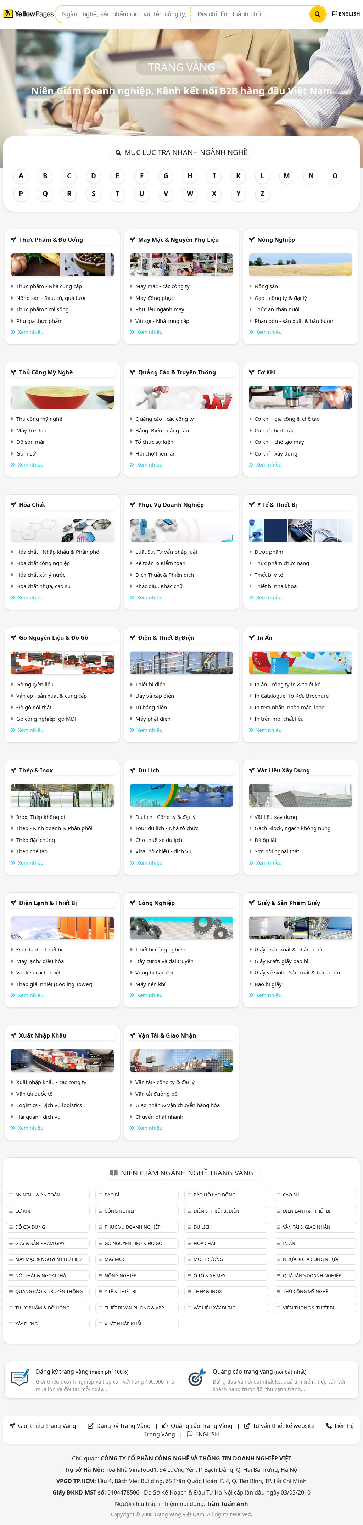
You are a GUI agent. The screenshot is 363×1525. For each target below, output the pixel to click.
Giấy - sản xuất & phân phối (288, 949)
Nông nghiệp (276, 240)
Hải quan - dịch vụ (38, 1116)
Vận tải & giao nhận (167, 1035)
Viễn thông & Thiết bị (308, 1308)
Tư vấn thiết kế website (284, 1426)
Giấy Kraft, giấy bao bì (281, 961)
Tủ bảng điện (151, 707)
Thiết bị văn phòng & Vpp (134, 1308)
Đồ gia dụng (30, 1227)
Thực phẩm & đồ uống (51, 240)
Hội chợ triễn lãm (156, 453)
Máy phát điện (153, 718)
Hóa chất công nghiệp (43, 562)
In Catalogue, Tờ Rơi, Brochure (292, 695)
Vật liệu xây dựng (283, 770)
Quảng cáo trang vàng (259, 1371)
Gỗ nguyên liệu (35, 684)
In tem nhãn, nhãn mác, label (290, 707)
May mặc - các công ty (162, 286)
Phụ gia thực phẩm (39, 320)
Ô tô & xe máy (209, 1275)
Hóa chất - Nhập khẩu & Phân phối (58, 551)
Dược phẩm (269, 551)
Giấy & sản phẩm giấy (288, 903)
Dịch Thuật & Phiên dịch (164, 574)
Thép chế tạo (32, 851)
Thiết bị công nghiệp (160, 949)
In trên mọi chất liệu (279, 718)
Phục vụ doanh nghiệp (171, 505)
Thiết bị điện (150, 684)
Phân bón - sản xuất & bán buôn (294, 320)
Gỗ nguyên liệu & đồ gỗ (53, 638)
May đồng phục (154, 297)
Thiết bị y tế (269, 574)
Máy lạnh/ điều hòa (40, 961)
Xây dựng (26, 1323)
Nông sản (266, 286)
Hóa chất (32, 505)
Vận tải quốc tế (34, 1093)
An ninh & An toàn (37, 1194)
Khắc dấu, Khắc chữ (159, 586)
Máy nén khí (150, 984)
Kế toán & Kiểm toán (160, 562)
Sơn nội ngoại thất (277, 851)
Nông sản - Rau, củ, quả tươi (50, 297)
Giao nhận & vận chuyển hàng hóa (177, 1104)
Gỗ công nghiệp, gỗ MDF (47, 718)
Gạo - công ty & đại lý (281, 297)
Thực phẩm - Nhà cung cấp (49, 286)
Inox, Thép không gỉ (40, 816)
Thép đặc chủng (35, 839)
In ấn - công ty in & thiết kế (287, 684)
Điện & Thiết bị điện (166, 638)
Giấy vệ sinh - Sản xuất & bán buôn (297, 972)
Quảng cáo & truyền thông (177, 372)
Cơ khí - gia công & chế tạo (287, 418)
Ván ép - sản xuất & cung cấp (51, 695)
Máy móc (115, 1259)
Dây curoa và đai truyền (164, 961)
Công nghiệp (156, 903)
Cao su (291, 1194)
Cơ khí (266, 372)
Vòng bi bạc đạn (155, 972)
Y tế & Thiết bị (277, 505)
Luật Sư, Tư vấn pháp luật (166, 551)
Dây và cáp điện (154, 695)
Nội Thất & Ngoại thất (41, 1275)
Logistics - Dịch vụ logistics (49, 1104)
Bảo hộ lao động (214, 1194)
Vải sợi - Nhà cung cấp (162, 320)
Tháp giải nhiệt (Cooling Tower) (54, 984)
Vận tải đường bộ (156, 1093)
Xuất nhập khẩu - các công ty (51, 1081)
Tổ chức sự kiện (154, 441)
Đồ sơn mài (30, 441)
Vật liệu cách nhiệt (38, 972)
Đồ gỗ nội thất (33, 707)
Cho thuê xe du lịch (158, 839)
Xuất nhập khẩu (43, 1035)
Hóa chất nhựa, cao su (43, 586)
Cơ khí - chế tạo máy (279, 441)
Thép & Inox (36, 770)
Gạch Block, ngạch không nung (293, 828)
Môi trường (208, 1259)
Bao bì (112, 1194)
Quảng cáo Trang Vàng (202, 1426)
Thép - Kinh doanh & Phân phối (54, 828)
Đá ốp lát (266, 839)
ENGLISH (348, 13)
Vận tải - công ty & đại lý (165, 1081)
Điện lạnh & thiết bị (48, 903)
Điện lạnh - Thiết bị (39, 949)
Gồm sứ (26, 453)
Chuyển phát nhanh (159, 1116)
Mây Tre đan (31, 430)
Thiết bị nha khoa (276, 586)
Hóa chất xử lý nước (40, 574)
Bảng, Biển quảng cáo (162, 430)
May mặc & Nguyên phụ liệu (178, 240)
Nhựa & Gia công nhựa (310, 1259)
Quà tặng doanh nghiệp (312, 1275)
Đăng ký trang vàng (82, 1371)
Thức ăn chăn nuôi (277, 309)
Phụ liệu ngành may (159, 309)
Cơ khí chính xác (274, 430)
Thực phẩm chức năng (282, 562)
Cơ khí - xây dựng (276, 453)
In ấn (265, 638)
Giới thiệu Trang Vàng (47, 1426)
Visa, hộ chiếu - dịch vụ (163, 851)
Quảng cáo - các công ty (164, 418)
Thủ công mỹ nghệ (46, 372)
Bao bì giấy (268, 984)
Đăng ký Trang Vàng (123, 1426)
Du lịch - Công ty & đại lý (165, 816)
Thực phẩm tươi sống (42, 309)
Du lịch (149, 770)
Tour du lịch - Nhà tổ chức (166, 828)
